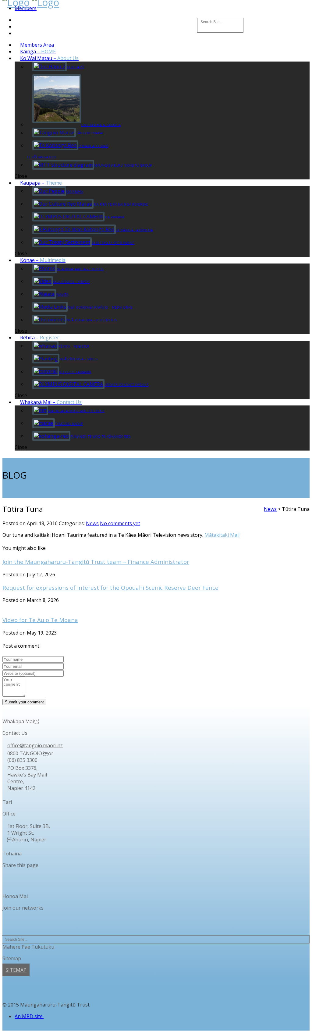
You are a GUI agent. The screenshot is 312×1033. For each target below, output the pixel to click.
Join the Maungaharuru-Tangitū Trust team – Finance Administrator (95, 561)
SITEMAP (16, 970)
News (92, 523)
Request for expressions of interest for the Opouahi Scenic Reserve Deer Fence (110, 587)
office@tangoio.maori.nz (35, 745)
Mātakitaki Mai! (221, 535)
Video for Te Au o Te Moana (40, 620)
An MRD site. (29, 1016)
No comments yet (120, 523)
